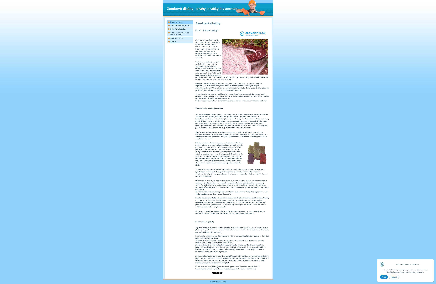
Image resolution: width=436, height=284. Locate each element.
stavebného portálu (238, 213)
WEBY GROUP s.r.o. (220, 281)
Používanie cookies (177, 38)
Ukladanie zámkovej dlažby (180, 25)
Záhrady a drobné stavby (247, 269)
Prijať (384, 277)
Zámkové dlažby (176, 22)
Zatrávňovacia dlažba (178, 29)
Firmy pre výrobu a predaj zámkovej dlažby (179, 34)
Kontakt (173, 42)
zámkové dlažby (211, 49)
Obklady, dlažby (201, 194)
